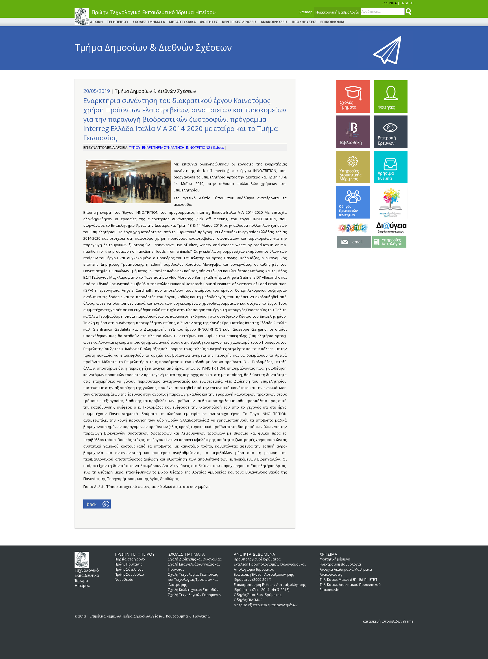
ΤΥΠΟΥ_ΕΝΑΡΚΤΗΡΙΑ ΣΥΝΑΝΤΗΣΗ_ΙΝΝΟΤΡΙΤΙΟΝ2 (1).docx (177, 147)
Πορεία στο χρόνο (130, 559)
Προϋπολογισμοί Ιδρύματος (257, 559)
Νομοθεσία (124, 579)
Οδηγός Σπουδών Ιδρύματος (257, 594)
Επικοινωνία (329, 589)
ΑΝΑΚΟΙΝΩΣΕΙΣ (274, 21)
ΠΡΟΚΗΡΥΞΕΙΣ (304, 21)
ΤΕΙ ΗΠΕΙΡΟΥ (117, 21)
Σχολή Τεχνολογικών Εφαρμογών (194, 594)
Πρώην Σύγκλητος (129, 569)
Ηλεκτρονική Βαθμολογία (337, 12)
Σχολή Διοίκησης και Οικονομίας (194, 559)
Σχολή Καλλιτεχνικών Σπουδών (193, 589)
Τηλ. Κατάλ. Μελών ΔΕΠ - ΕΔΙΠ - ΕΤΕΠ (348, 579)
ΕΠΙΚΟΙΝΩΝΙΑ (332, 21)
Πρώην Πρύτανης (128, 564)
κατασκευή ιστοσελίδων (382, 621)
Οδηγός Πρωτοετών (353, 202)
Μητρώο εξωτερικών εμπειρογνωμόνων (265, 605)
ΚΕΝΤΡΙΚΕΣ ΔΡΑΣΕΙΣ (239, 21)
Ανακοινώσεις (331, 574)
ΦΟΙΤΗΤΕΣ (209, 21)
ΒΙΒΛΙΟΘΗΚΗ (353, 131)
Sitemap (306, 11)
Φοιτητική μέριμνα (335, 559)
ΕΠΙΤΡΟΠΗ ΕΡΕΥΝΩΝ (391, 131)
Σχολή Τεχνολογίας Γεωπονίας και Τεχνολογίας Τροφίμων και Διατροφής (193, 579)
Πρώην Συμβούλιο (129, 574)
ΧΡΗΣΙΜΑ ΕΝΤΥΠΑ (391, 167)
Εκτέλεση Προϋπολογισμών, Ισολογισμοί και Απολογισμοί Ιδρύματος (270, 567)
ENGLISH (406, 3)
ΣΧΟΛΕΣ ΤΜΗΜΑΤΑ (148, 21)
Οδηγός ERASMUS (248, 599)
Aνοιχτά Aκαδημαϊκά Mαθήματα (346, 569)
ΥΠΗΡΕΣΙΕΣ (353, 167)
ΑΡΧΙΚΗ (96, 21)
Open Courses (391, 202)
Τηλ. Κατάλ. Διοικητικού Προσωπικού (350, 584)
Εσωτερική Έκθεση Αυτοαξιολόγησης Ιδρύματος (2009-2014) (264, 577)
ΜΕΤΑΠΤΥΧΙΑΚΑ (182, 21)
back (92, 504)
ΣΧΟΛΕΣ (353, 96)
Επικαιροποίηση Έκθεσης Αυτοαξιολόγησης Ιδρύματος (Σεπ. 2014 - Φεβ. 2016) (270, 587)
